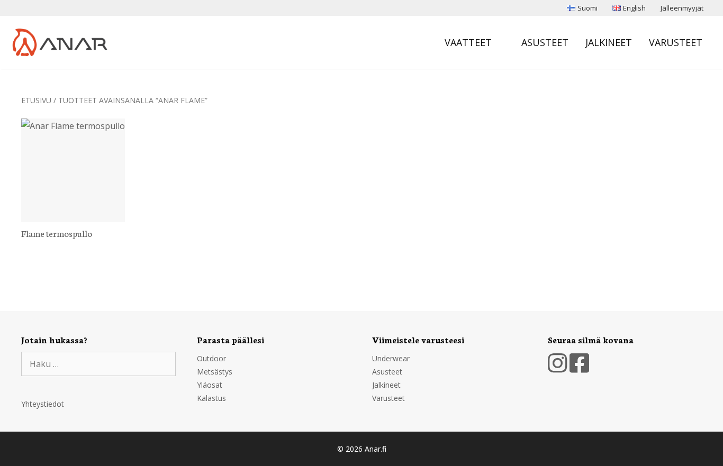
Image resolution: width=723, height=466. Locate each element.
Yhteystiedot (42, 404)
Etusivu (36, 100)
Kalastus (211, 398)
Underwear (391, 358)
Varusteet (675, 42)
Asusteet (544, 42)
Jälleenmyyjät (682, 8)
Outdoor (211, 358)
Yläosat (209, 385)
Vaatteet (468, 42)
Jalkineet (608, 42)
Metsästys (214, 372)
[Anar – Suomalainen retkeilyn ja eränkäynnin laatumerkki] (62, 42)
